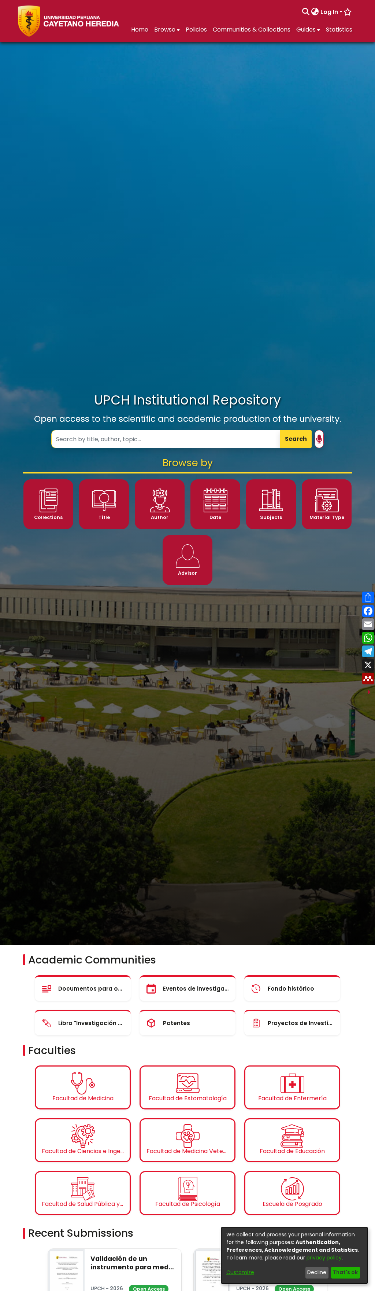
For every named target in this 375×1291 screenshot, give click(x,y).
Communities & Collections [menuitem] (251, 29)
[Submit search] (306, 12)
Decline (316, 1272)
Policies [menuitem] (196, 29)
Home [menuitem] (139, 29)
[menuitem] (315, 12)
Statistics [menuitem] (339, 29)
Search (296, 439)
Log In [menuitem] (329, 12)
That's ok (345, 1272)
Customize (240, 1272)
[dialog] (294, 1255)
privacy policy (324, 1257)
